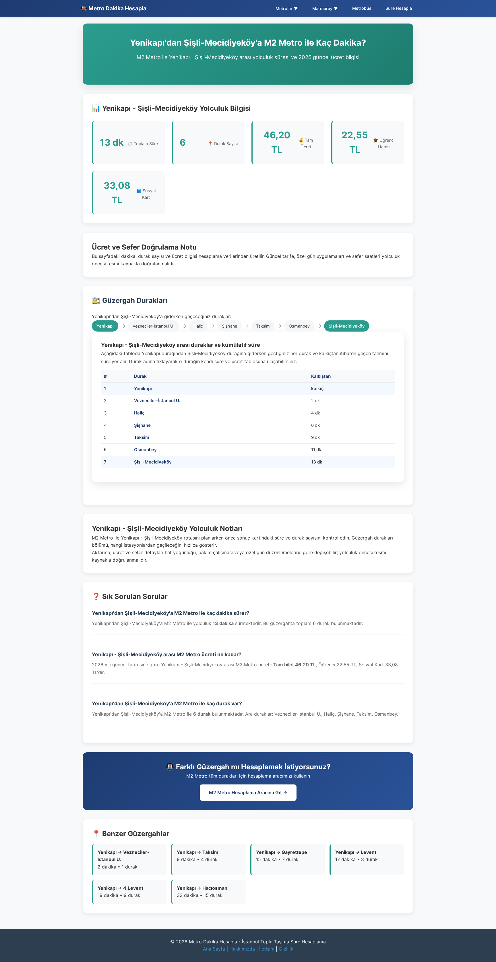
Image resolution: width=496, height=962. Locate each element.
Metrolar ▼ (287, 8)
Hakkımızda (242, 949)
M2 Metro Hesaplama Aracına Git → (248, 792)
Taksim (141, 437)
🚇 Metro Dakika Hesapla (113, 8)
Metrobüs (361, 8)
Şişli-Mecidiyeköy (153, 462)
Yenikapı (143, 388)
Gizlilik (286, 949)
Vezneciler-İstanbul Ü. (157, 400)
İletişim (266, 949)
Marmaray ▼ (325, 8)
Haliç (139, 413)
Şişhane (142, 425)
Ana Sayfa (214, 949)
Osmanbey (145, 449)
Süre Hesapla (398, 8)
